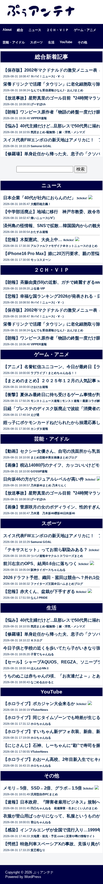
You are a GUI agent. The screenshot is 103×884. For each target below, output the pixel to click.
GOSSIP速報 (39, 471)
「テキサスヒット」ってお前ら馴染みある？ (45, 549)
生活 (51, 42)
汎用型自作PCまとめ (44, 794)
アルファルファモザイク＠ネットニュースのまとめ (64, 245)
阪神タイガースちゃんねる (48, 569)
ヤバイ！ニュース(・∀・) (47, 76)
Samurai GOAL (41, 146)
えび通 (35, 414)
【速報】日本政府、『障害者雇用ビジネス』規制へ (51, 802)
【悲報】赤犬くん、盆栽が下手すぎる (39, 591)
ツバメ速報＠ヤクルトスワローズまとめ (57, 555)
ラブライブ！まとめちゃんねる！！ (54, 372)
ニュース (35, 30)
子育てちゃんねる (42, 654)
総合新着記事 (51, 57)
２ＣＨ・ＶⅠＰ (57, 30)
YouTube (66, 42)
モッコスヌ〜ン (41, 259)
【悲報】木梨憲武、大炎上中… (32, 239)
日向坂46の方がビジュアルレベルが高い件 (43, 479)
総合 (20, 30)
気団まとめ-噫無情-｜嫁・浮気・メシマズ (58, 132)
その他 (82, 42)
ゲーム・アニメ (85, 30)
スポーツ (36, 42)
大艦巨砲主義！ (41, 204)
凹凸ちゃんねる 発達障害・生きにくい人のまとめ (64, 808)
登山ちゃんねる (41, 822)
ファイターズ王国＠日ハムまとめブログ (57, 583)
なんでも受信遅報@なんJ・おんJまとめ (57, 90)
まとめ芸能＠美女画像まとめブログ (54, 457)
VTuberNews (39, 709)
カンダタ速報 (39, 428)
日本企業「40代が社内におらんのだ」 (39, 198)
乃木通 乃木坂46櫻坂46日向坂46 (53, 513)
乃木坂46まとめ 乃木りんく (49, 485)
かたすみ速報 (39, 231)
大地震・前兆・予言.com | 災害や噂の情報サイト (63, 836)
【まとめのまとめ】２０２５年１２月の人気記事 (49, 380)
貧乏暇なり (38, 850)
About (7, 30)
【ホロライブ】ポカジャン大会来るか (39, 703)
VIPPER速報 (39, 118)
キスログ (36, 640)
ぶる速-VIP (38, 288)
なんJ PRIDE (39, 597)
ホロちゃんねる (41, 723)
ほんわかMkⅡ (40, 668)
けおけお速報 (39, 386)
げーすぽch (38, 104)
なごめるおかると (42, 682)
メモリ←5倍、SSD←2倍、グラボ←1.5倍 (42, 788)
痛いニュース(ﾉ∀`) (43, 217)
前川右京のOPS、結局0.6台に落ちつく (40, 563)
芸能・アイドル (14, 42)
